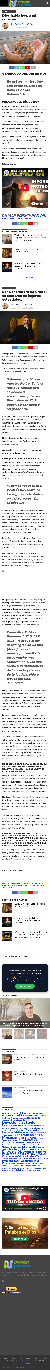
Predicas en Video (39, 1158)
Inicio (5, 1358)
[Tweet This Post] (19, 347)
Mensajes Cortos (17, 1140)
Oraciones (24, 1361)
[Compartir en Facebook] (11, 67)
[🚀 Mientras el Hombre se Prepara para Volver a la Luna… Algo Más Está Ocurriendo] (7, 936)
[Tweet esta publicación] (16, 67)
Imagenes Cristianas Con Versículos (23, 1130)
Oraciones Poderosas (34, 1151)
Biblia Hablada (22, 1118)
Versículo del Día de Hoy (19, 218)
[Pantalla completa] (44, 1208)
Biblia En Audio (9, 1118)
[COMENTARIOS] (38, 67)
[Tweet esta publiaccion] (19, 223)
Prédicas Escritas (13, 1160)
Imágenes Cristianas (13, 1132)
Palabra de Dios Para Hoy (18, 1154)
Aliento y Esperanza (31, 1112)
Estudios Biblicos (21, 1125)
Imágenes (26, 1363)
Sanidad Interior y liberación (29, 1166)
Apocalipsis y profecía (33, 1116)
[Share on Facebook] (14, 347)
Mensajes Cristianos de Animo (19, 1141)
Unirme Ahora (25, 986)
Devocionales (38, 215)
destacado (28, 884)
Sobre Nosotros (38, 1361)
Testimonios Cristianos (21, 1168)
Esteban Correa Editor (24, 24)
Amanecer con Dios (13, 1115)
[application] (25, 1198)
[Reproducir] (5, 1208)
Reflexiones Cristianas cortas (20, 1162)
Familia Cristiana (35, 1126)
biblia (20, 884)
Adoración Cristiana (10, 1113)
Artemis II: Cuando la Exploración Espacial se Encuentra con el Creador (29, 265)
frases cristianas (16, 1128)
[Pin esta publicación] (27, 67)
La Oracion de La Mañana (14, 217)
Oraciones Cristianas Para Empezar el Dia (22, 1150)
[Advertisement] (25, 1324)
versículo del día (14, 1170)
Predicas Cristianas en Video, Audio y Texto (24, 1155)
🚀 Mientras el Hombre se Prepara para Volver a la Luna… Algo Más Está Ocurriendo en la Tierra (30, 934)
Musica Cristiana (30, 1145)
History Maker (31, 1367)
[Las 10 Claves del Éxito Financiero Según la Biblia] (7, 253)
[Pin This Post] (30, 347)
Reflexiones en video (10, 1166)
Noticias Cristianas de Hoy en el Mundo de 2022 (24, 885)
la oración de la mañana (26, 1137)
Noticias (39, 884)
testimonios (8, 887)
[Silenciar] (40, 1208)
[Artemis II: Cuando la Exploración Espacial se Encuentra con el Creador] (7, 267)
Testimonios (12, 1361)
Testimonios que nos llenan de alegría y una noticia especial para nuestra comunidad (30, 237)
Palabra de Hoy (16, 1358)
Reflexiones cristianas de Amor (32, 1163)
